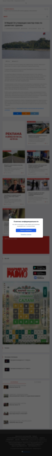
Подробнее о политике (26, 234)
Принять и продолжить (26, 230)
